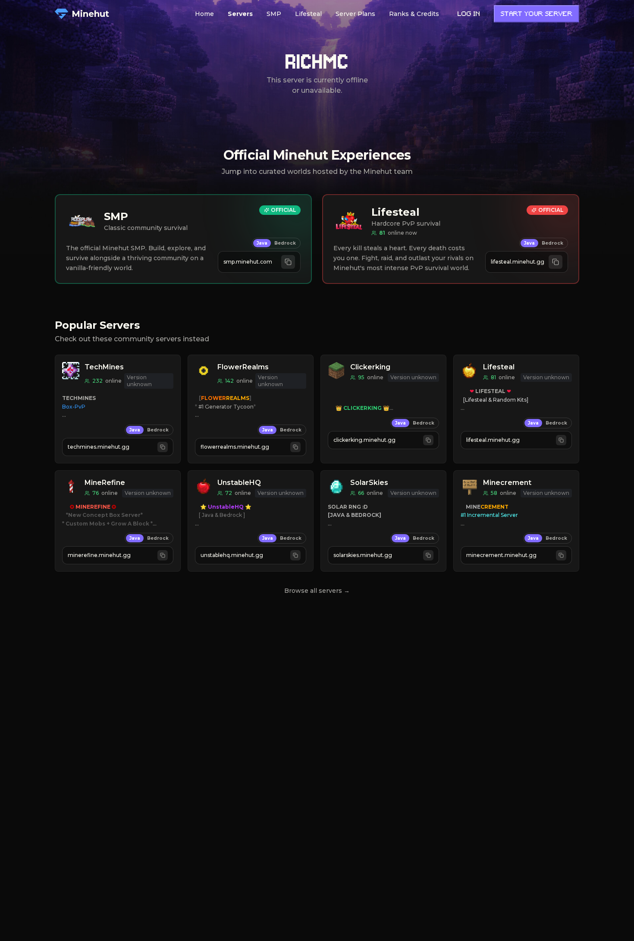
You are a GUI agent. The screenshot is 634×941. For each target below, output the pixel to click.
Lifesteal (308, 14)
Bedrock (285, 243)
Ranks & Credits (414, 14)
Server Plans (355, 14)
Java (262, 243)
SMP (274, 14)
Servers (240, 14)
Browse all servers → (317, 591)
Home (204, 14)
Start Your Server (536, 14)
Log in (469, 14)
